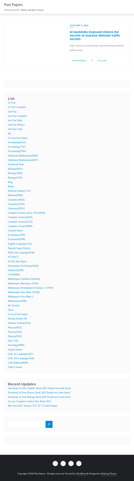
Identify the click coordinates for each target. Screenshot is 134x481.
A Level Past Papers (18, 138)
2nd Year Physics (16, 124)
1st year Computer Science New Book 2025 (29, 401)
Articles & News (16, 164)
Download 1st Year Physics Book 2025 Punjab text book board (39, 392)
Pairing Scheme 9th (17, 318)
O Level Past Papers (18, 314)
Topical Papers (15, 349)
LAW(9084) (14, 274)
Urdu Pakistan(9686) (18, 362)
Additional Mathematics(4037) (23, 160)
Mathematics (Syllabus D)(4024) (24, 279)
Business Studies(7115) (19, 191)
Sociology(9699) (16, 345)
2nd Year (12, 111)
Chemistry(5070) (16, 204)
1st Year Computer (17, 107)
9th (9, 133)
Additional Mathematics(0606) (23, 155)
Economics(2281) (16, 235)
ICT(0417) (13, 257)
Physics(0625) (15, 327)
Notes (10, 310)
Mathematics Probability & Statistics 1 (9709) (30, 288)
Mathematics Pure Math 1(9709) (24, 292)
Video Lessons (15, 367)
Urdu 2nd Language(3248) (21, 358)
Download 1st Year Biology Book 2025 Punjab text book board (39, 397)
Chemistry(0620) (16, 199)
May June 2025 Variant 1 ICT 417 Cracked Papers (32, 405)
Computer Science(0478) (20, 217)
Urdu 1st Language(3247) (20, 354)
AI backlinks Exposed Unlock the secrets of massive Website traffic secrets (95, 35)
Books (11, 186)
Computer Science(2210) (20, 221)
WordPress (81, 473)
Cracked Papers (78, 60)
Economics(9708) (16, 239)
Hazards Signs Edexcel (19, 248)
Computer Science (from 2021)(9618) (26, 213)
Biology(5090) (15, 173)
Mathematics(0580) (17, 301)
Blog (10, 182)
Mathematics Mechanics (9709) (23, 283)
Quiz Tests (13, 340)
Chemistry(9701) (16, 208)
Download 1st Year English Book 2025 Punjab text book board (39, 388)
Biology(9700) (15, 177)
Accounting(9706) (17, 151)
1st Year (12, 102)
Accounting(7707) (17, 146)
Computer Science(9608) (20, 226)
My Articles (13, 305)
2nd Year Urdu (15, 129)
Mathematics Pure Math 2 (20, 296)
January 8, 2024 (79, 25)
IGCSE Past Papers (17, 261)
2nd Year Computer (17, 116)
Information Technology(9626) (23, 266)
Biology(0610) (15, 169)
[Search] (49, 424)
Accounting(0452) (17, 142)
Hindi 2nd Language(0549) (21, 252)
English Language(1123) (20, 244)
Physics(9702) (15, 336)
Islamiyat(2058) (16, 270)
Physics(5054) (15, 332)
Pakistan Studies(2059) (19, 323)
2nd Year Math (15, 120)
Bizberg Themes (109, 473)
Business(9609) (15, 195)
